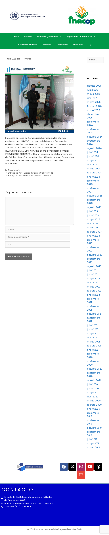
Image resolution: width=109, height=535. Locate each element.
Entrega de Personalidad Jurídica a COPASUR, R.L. (30, 175)
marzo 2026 (94, 102)
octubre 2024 (94, 136)
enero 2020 (93, 408)
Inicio (16, 36)
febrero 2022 (94, 290)
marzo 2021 (93, 341)
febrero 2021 (94, 345)
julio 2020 (92, 384)
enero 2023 (93, 235)
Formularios (62, 44)
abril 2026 (92, 98)
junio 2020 (93, 388)
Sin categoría (14, 170)
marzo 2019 (93, 447)
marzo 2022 (93, 286)
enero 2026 (93, 110)
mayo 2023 (93, 219)
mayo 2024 (93, 160)
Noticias (28, 36)
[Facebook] (64, 467)
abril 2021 (92, 337)
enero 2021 (93, 349)
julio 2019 (92, 439)
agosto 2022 (94, 266)
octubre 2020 (94, 368)
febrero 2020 (94, 404)
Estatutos (78, 44)
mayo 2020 (93, 392)
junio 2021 (92, 329)
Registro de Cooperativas (79, 36)
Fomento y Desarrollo (47, 36)
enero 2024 (93, 176)
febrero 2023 (94, 231)
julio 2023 (92, 211)
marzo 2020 (94, 400)
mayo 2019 (93, 443)
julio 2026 (92, 90)
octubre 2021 (94, 313)
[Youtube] (90, 467)
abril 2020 (92, 396)
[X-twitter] (72, 467)
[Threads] (98, 467)
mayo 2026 (93, 94)
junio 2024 (93, 156)
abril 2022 (92, 282)
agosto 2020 (94, 380)
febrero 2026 (94, 106)
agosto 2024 (94, 148)
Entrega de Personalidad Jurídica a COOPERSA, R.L (30, 173)
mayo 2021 (93, 333)
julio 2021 (92, 325)
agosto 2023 (94, 207)
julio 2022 (92, 270)
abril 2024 (92, 164)
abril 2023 (92, 223)
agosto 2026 (94, 85)
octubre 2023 (94, 195)
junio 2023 (93, 215)
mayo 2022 (93, 278)
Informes (47, 44)
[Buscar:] (95, 59)
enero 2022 (93, 294)
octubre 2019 (94, 427)
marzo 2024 (94, 168)
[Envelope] (81, 475)
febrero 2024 (94, 172)
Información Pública (27, 44)
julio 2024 (92, 152)
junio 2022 (93, 274)
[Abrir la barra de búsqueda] (90, 45)
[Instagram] (81, 467)
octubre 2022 (94, 254)
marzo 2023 (94, 227)
